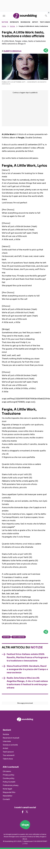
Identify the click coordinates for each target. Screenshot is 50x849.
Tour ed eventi (8, 755)
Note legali (7, 789)
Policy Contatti (9, 782)
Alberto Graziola (12, 51)
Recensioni (25, 22)
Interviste (14, 22)
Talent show (8, 759)
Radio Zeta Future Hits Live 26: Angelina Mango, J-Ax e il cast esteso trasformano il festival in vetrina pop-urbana (27, 683)
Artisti (35, 22)
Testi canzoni (18, 637)
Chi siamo (7, 771)
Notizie (5, 22)
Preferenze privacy (10, 785)
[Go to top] (45, 841)
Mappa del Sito (9, 792)
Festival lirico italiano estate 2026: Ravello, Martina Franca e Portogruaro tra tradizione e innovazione (27, 657)
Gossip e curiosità (10, 745)
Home (4, 26)
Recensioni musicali (11, 738)
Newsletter (7, 796)
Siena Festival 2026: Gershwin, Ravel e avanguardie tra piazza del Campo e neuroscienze (27, 669)
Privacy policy (8, 775)
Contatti (6, 799)
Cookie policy (8, 778)
